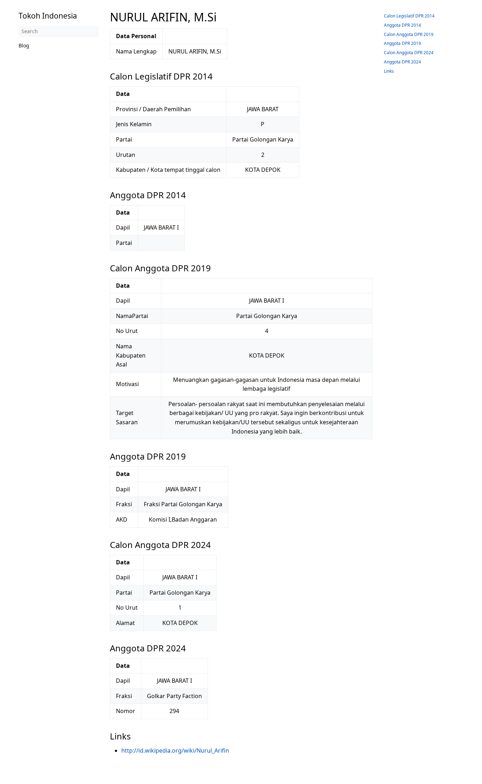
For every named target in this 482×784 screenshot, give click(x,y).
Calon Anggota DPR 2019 (408, 34)
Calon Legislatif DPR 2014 (409, 16)
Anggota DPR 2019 (402, 43)
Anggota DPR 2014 (402, 25)
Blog (24, 45)
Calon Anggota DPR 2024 (408, 53)
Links (389, 71)
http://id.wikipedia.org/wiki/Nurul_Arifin (175, 750)
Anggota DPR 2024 (402, 62)
